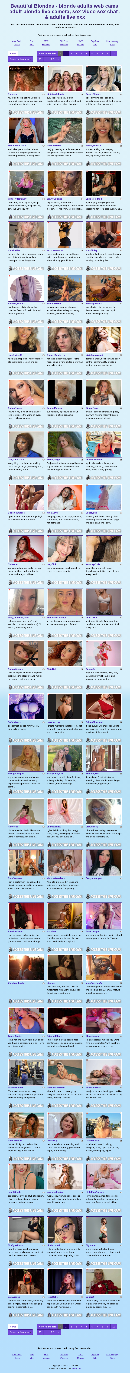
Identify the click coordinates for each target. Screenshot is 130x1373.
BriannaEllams (54, 1036)
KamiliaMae (14, 250)
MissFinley (91, 250)
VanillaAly (52, 1140)
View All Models (47, 53)
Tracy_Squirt (15, 1036)
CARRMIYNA (92, 1140)
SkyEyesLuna (15, 1245)
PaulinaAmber (15, 1087)
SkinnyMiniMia (93, 145)
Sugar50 (90, 1297)
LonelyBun (92, 512)
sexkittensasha (55, 250)
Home (13, 53)
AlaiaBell (51, 669)
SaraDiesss (14, 1297)
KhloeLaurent (93, 1036)
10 (113, 53)
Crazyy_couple (94, 878)
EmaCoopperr (93, 931)
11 (40, 59)
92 (52, 59)
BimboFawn (92, 408)
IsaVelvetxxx (53, 722)
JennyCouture (54, 199)
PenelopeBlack (94, 303)
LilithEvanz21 (54, 826)
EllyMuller (91, 1245)
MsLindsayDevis (17, 145)
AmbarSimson (15, 669)
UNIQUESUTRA (16, 459)
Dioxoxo (12, 94)
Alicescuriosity (94, 459)
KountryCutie (93, 564)
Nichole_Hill (92, 773)
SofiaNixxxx (14, 722)
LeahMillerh (14, 1192)
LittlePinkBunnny (95, 1192)
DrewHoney (92, 826)
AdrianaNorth (54, 145)
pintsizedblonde (55, 94)
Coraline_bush (16, 983)
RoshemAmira (93, 1087)
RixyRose (13, 826)
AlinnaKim (91, 617)
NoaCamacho (15, 1140)
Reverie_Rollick (16, 303)
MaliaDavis (52, 512)
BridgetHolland (94, 199)
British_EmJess (16, 512)
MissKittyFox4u (94, 983)
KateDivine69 (15, 355)
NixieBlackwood (94, 355)
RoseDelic (52, 1297)
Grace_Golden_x (56, 355)
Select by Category (20, 59)
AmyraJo (90, 669)
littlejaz (51, 983)
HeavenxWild (54, 303)
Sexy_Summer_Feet (18, 617)
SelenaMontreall (94, 722)
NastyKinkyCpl (55, 773)
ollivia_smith (54, 1245)
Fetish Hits (76, 1368)
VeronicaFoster (55, 1192)
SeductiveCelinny (56, 617)
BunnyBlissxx (93, 94)
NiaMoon (13, 564)
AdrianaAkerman (56, 1087)
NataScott (52, 931)
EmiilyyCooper (16, 773)
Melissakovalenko (56, 878)
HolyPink (51, 564)
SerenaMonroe (54, 408)
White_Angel (54, 459)
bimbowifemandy (17, 199)
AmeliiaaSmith (15, 931)
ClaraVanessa (15, 878)
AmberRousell (15, 408)
